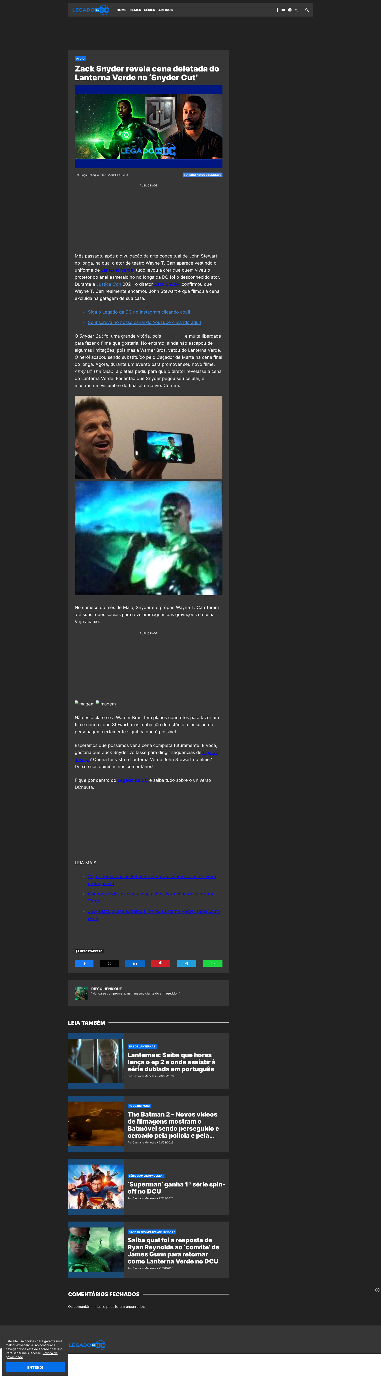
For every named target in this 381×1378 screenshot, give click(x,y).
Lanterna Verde (117, 270)
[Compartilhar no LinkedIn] (135, 963)
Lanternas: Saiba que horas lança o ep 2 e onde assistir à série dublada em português (172, 1062)
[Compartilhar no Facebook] (84, 963)
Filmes (135, 10)
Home (121, 10)
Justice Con (108, 284)
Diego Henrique (106, 989)
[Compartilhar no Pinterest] (160, 963)
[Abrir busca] (307, 10)
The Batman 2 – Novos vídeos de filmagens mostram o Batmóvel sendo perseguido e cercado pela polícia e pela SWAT (173, 1128)
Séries (149, 10)
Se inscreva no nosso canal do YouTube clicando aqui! (144, 322)
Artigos (165, 10)
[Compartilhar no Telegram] (186, 963)
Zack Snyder (166, 284)
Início (80, 58)
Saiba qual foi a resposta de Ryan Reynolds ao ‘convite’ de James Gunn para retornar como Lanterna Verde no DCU (173, 1250)
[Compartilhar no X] (109, 963)
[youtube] (283, 10)
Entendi (35, 1367)
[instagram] (289, 9)
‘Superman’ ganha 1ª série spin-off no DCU (176, 1188)
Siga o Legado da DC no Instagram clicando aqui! (139, 312)
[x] (296, 10)
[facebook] (277, 10)
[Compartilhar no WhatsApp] (212, 963)
